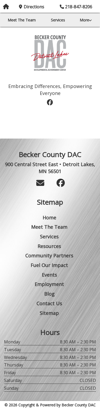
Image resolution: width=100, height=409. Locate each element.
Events (49, 275)
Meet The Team (22, 19)
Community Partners (49, 255)
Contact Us (49, 303)
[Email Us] (40, 182)
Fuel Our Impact (50, 78)
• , (50, 167)
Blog (49, 293)
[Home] (50, 53)
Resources (49, 246)
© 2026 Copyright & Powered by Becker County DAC (50, 404)
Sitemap (49, 313)
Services (58, 19)
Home (49, 217)
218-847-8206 (78, 7)
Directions (34, 7)
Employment (49, 284)
